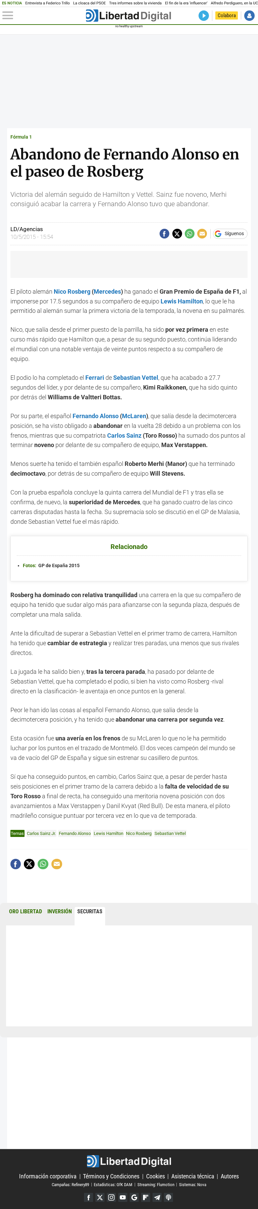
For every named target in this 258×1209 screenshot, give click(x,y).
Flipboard (145, 1197)
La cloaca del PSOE (89, 3)
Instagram (111, 1197)
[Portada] (128, 15)
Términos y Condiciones (111, 1176)
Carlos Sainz (124, 435)
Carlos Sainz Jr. (41, 833)
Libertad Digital (129, 1161)
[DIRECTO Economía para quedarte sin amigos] (204, 15)
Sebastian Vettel (170, 833)
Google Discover (134, 1197)
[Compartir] (164, 234)
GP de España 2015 (51, 566)
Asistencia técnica (192, 1176)
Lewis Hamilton (182, 301)
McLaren (134, 415)
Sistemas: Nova (192, 1184)
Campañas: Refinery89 (70, 1184)
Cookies (155, 1176)
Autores (230, 1176)
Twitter (99, 1197)
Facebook (88, 1197)
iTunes (168, 1197)
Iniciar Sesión (249, 15)
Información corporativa (48, 1176)
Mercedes (107, 291)
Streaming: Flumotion (155, 1184)
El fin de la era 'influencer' (186, 3)
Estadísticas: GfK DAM (113, 1184)
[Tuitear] (177, 234)
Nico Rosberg (72, 291)
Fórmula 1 (21, 137)
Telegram (157, 1197)
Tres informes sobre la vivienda (135, 3)
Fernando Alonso (96, 415)
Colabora (227, 15)
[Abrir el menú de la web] (43, 15)
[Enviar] (190, 234)
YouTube (122, 1197)
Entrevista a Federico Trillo (47, 3)
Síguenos (234, 233)
